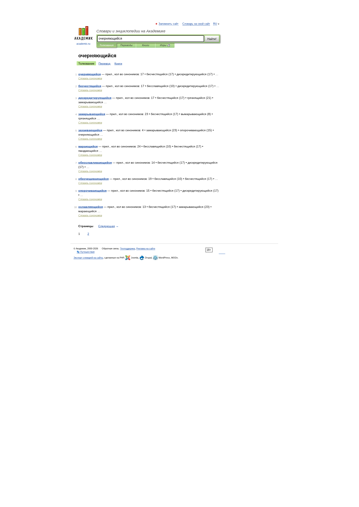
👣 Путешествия (86, 252)
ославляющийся (90, 206)
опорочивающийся (92, 190)
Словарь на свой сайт (196, 23)
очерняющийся (89, 74)
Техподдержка (127, 248)
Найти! (211, 38)
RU (215, 23)
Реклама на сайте (145, 248)
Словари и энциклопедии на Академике (130, 31)
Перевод (104, 63)
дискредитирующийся (94, 97)
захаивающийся (90, 130)
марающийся (88, 146)
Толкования (106, 45)
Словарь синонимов (90, 78)
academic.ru (83, 43)
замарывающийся (91, 114)
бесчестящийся (89, 86)
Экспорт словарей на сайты (88, 257)
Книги (145, 45)
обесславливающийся (95, 162)
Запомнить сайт (168, 23)
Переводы (126, 45)
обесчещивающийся (93, 178)
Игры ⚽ (165, 45)
